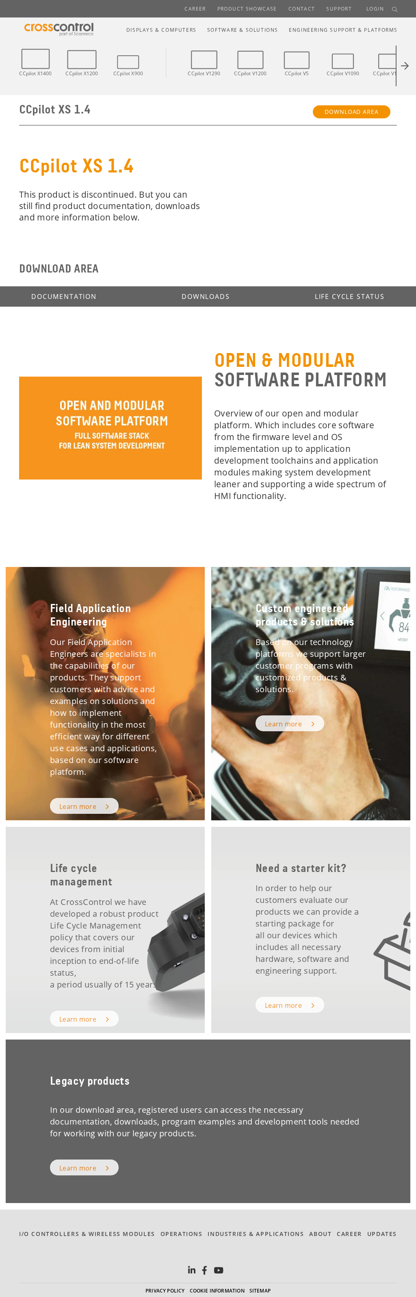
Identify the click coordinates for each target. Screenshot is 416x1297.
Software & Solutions (242, 29)
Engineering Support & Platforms (343, 29)
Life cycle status (350, 296)
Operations (181, 1234)
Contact (301, 8)
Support (339, 8)
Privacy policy (165, 1290)
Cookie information (217, 1290)
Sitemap (260, 1290)
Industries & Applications (256, 1234)
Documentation (64, 296)
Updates (382, 1234)
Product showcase (247, 8)
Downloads (206, 296)
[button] (401, 66)
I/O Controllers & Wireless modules (87, 1234)
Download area (352, 112)
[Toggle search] (394, 9)
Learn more (78, 806)
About (320, 1234)
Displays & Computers (161, 29)
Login (375, 8)
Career (195, 8)
